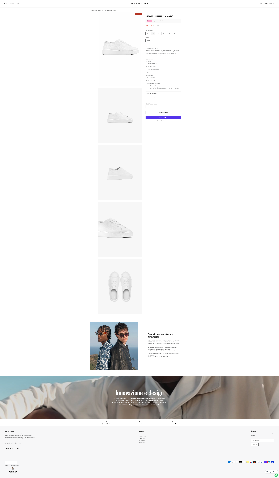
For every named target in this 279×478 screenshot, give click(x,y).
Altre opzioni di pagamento (163, 120)
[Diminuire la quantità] (147, 106)
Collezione (12, 3)
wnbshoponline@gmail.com (14, 443)
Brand (18, 3)
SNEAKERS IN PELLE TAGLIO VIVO (111, 10)
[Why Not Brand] (139, 3)
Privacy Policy (142, 438)
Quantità (148, 103)
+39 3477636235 (14, 442)
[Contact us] (276, 475)
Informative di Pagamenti (152, 97)
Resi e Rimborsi (142, 436)
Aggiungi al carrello (163, 112)
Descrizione (148, 46)
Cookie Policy (142, 440)
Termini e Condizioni (143, 434)
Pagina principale (93, 10)
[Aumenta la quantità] (155, 106)
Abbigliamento (100, 10)
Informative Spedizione (151, 93)
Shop (5, 3)
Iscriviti (255, 444)
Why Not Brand (11, 465)
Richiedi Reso (142, 442)
